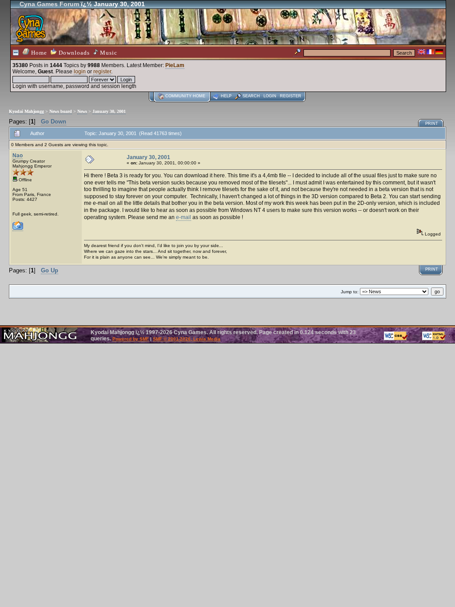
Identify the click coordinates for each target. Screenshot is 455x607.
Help (226, 96)
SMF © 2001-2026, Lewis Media (186, 338)
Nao (17, 155)
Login (269, 96)
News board (60, 111)
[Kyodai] (17, 228)
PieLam (174, 65)
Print (431, 123)
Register (290, 96)
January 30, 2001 (109, 111)
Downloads (73, 52)
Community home (185, 96)
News (82, 111)
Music (107, 52)
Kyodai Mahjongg (26, 111)
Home (38, 52)
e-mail (183, 217)
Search (251, 96)
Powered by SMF (130, 338)
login (80, 71)
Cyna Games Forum (49, 4)
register (102, 71)
